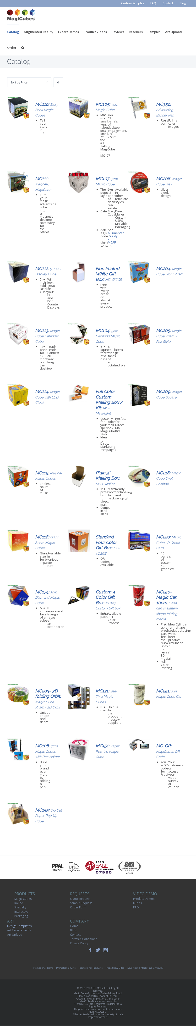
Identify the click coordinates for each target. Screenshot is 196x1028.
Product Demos (143, 899)
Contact (75, 935)
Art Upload (14, 935)
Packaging (21, 916)
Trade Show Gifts (115, 967)
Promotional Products (91, 967)
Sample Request (81, 903)
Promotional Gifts (66, 967)
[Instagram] (105, 950)
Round (18, 903)
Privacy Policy (79, 943)
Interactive (21, 912)
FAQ (136, 907)
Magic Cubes (23, 899)
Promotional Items (43, 967)
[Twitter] (98, 950)
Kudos (137, 903)
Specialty (20, 907)
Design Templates (19, 926)
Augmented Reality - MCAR (116, 237)
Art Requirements (19, 930)
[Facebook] (90, 950)
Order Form (78, 907)
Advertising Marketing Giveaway (145, 967)
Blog (73, 930)
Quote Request (80, 899)
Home (74, 926)
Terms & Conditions (83, 939)
